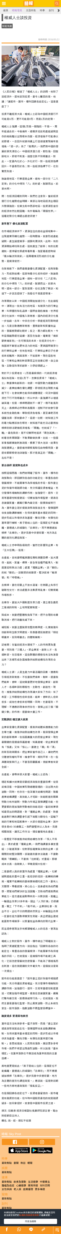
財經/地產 (7, 26)
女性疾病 (7, 1189)
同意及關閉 (30, 1221)
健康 (5, 10)
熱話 (22, 1163)
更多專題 (40, 1189)
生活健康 (33, 1181)
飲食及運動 (20, 1181)
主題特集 (31, 10)
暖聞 (29, 1163)
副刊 (51, 10)
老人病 (17, 1189)
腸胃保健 (33, 1185)
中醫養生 (45, 1181)
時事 (42, 10)
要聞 (16, 1163)
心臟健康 (21, 1185)
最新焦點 (7, 1163)
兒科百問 (45, 1185)
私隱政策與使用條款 (29, 1215)
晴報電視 (17, 10)
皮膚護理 (28, 1189)
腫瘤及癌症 (8, 1185)
